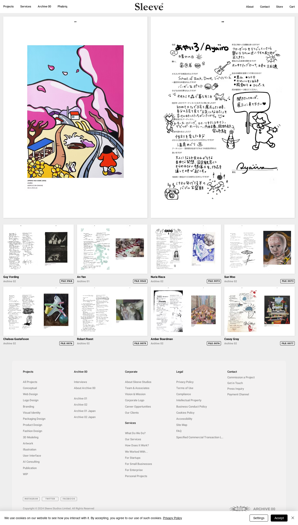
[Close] (292, 518)
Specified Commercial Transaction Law (200, 437)
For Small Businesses (138, 464)
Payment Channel (238, 394)
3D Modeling (30, 437)
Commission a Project (241, 377)
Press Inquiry (235, 389)
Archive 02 (80, 405)
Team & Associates (137, 388)
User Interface (32, 456)
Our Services (133, 439)
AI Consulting (31, 462)
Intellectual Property (188, 400)
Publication (30, 468)
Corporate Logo (134, 400)
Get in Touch (235, 383)
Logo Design (30, 400)
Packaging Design (34, 419)
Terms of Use (184, 388)
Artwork (28, 443)
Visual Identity (31, 413)
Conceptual (30, 388)
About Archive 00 (84, 388)
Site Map (181, 425)
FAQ (179, 431)
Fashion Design (32, 431)
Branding (28, 406)
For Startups (132, 458)
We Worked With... (136, 452)
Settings (258, 518)
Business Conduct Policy (191, 406)
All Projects (30, 382)
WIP (25, 474)
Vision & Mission (135, 394)
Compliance (183, 394)
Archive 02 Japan (85, 417)
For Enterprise (134, 470)
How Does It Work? (137, 445)
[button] (249, 6)
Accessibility (184, 419)
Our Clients (132, 413)
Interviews (80, 382)
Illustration (29, 449)
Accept (279, 518)
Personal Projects (136, 476)
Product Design (32, 425)
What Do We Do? (135, 433)
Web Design (30, 394)
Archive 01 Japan (85, 411)
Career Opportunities (138, 406)
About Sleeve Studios (138, 382)
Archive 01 (80, 398)
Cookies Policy (185, 413)
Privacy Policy (185, 382)
